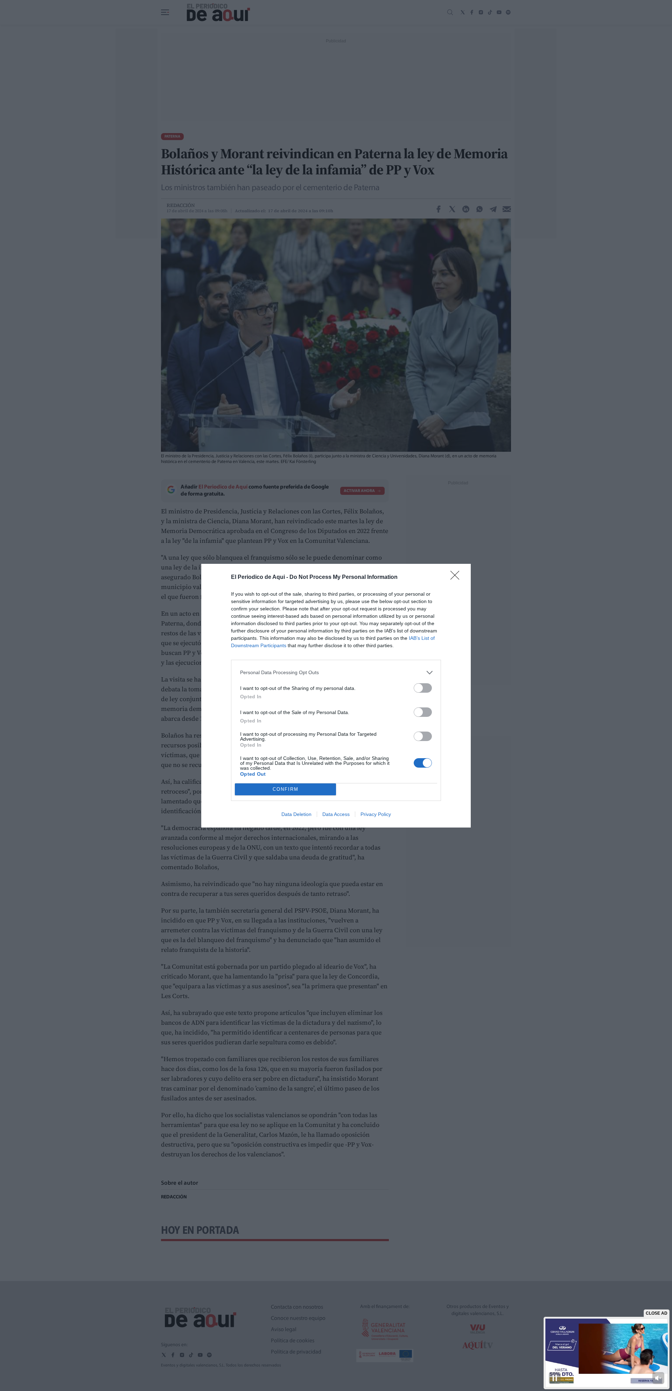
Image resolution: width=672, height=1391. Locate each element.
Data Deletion (296, 814)
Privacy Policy (375, 814)
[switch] (423, 688)
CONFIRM (286, 789)
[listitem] (336, 672)
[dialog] (336, 696)
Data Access (336, 814)
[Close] (457, 577)
